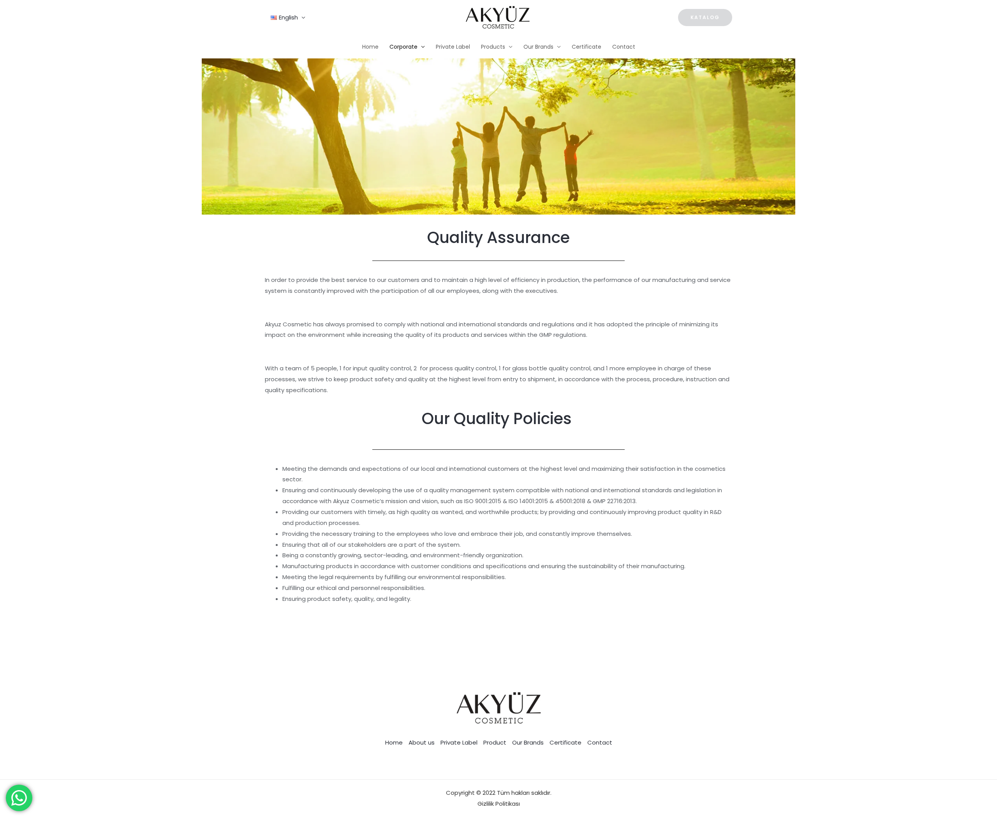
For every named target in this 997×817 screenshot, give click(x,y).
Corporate (403, 47)
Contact (623, 47)
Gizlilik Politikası (498, 803)
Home (370, 47)
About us (422, 742)
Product (494, 742)
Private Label (453, 47)
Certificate (586, 47)
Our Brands (538, 47)
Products (493, 47)
